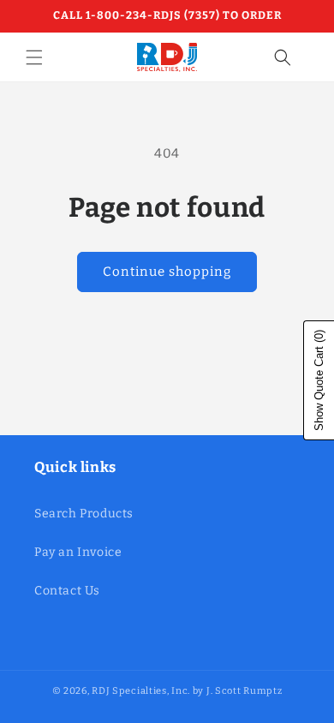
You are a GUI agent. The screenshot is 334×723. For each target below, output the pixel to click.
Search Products (84, 513)
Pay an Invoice (78, 552)
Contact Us (67, 590)
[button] (34, 57)
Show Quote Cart (319, 380)
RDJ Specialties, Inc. (141, 690)
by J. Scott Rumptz (238, 690)
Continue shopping (167, 271)
